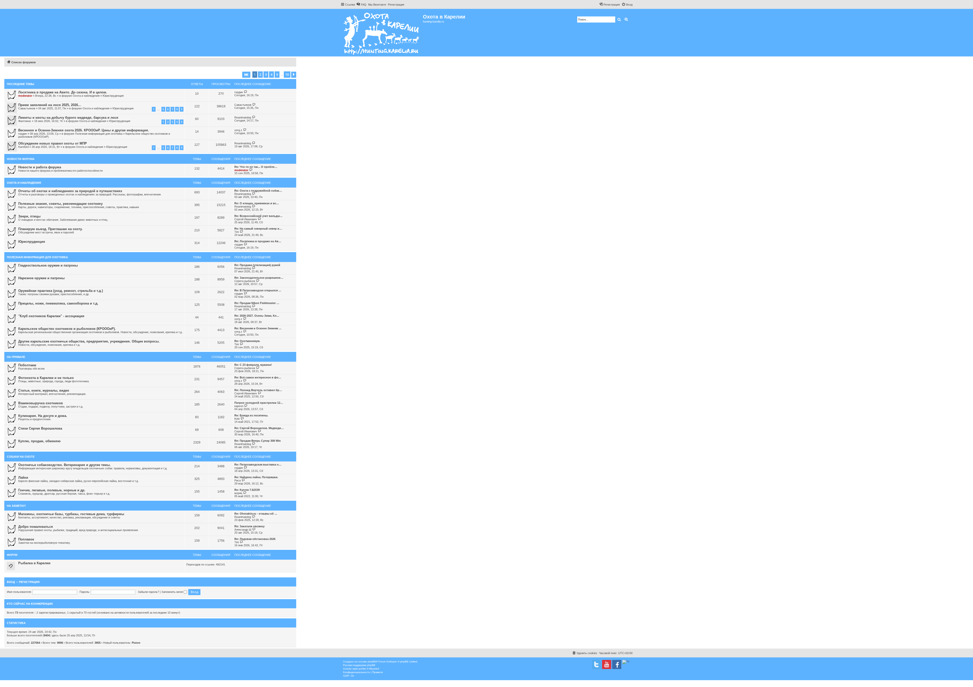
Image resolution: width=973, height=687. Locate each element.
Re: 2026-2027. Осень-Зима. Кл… (256, 315)
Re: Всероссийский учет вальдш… (258, 215)
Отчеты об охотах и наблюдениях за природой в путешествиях (70, 191)
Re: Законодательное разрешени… (258, 277)
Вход (11, 581)
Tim (236, 231)
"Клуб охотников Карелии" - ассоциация (51, 316)
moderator (25, 95)
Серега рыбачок (244, 280)
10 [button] (287, 74)
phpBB (372, 661)
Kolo (237, 418)
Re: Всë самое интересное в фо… (257, 377)
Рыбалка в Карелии (34, 563)
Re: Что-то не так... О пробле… (255, 166)
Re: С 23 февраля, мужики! (253, 364)
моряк (238, 493)
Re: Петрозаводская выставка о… (258, 464)
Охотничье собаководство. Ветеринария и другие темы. (64, 465)
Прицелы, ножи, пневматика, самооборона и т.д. (58, 303)
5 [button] (277, 74)
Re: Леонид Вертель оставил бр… (258, 390)
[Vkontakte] (596, 664)
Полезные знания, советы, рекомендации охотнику (60, 204)
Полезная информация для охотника (98, 133)
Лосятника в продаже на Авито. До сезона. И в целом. (62, 92)
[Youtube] (606, 664)
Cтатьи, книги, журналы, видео (43, 390)
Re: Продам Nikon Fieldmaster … (256, 303)
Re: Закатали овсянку (249, 526)
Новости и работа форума (39, 167)
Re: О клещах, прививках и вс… (256, 203)
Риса (237, 480)
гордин (238, 92)
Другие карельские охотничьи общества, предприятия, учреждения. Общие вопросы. (89, 341)
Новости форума (20, 158)
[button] (246, 75)
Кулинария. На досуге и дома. (42, 416)
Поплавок (26, 539)
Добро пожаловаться (35, 527)
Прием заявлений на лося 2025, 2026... (49, 105)
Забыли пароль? (148, 591)
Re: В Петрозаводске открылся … (257, 290)
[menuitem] (361, 5)
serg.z (238, 130)
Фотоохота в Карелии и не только (46, 378)
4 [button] (271, 74)
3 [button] (266, 74)
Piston (136, 642)
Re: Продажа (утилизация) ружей (257, 265)
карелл (238, 406)
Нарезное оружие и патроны (41, 278)
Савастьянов (26, 108)
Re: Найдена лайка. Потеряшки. (256, 477)
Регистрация (29, 581)
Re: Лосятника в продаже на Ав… (257, 241)
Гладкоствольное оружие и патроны (48, 265)
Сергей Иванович (245, 219)
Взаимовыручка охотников (40, 403)
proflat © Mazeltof (369, 668)
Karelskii (23, 146)
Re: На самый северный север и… (258, 228)
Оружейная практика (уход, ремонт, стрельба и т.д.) (60, 291)
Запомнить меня (172, 591)
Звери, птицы (29, 216)
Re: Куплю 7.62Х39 (247, 489)
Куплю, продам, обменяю (39, 441)
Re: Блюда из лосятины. (251, 415)
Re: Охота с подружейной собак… (258, 190)
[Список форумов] (382, 32)
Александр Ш (242, 529)
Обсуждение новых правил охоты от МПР (52, 143)
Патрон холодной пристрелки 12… (258, 402)
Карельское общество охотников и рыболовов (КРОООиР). (67, 329)
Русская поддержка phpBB (359, 665)
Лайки (23, 477)
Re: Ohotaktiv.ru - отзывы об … (255, 513)
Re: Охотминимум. (247, 340)
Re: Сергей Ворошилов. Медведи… (259, 428)
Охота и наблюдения (86, 95)
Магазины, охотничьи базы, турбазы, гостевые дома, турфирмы (71, 514)
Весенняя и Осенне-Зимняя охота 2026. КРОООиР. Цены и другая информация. (83, 130)
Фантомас (24, 121)
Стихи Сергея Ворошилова (40, 428)
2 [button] (260, 74)
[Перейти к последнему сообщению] (246, 92)
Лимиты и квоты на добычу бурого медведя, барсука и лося (68, 117)
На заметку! (16, 505)
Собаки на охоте (20, 456)
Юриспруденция (113, 95)
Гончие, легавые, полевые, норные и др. (51, 490)
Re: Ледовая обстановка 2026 (254, 538)
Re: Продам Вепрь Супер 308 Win (257, 440)
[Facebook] (616, 664)
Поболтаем (27, 365)
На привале (16, 356)
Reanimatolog (242, 117)
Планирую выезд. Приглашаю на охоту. (50, 229)
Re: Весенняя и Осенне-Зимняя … (258, 328)
